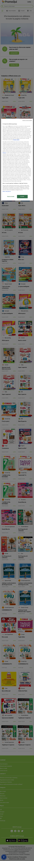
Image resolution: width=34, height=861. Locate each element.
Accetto (22, 196)
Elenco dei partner (7, 191)
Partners (4, 152)
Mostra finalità (10, 196)
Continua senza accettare (27, 120)
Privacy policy (16, 139)
